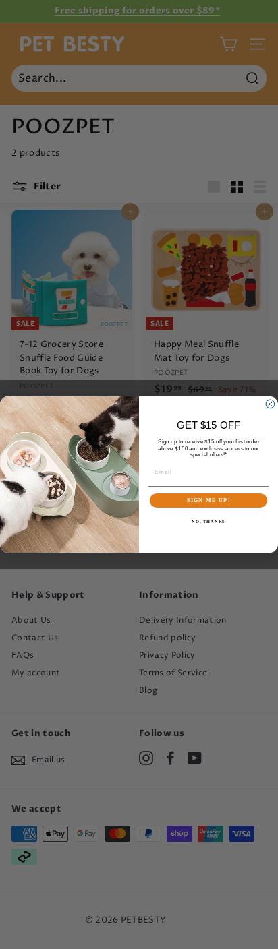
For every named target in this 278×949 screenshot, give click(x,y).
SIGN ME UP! (208, 500)
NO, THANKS (208, 522)
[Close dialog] (270, 404)
